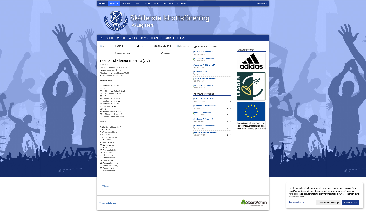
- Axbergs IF (203, 119)
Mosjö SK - (203, 112)
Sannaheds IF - (204, 78)
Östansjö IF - (203, 99)
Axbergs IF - (203, 85)
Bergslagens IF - (205, 132)
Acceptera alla (350, 203)
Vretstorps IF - (204, 65)
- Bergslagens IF (205, 106)
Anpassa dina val (296, 202)
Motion (126, 3)
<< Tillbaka (104, 186)
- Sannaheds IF (204, 126)
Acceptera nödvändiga (328, 203)
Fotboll (113, 3)
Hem (103, 3)
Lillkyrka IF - (203, 52)
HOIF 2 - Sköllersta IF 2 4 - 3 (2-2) (125, 61)
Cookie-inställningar (107, 203)
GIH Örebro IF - (204, 58)
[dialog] (324, 195)
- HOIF (201, 72)
